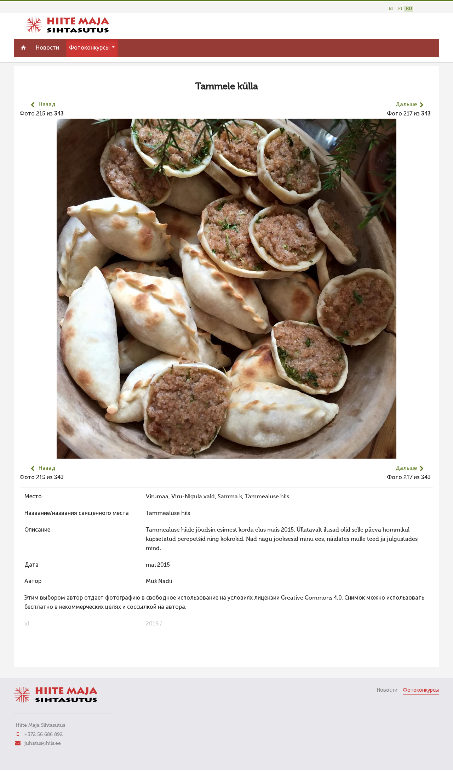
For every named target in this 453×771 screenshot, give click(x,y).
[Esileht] (67, 31)
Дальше (406, 105)
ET (391, 8)
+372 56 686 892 (43, 734)
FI (400, 8)
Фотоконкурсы (90, 48)
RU (409, 8)
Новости (47, 48)
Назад (47, 105)
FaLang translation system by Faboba (44, 657)
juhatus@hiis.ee (42, 743)
